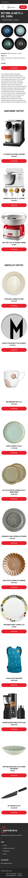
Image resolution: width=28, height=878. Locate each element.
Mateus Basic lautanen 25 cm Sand (14, 299)
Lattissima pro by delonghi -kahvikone (14, 154)
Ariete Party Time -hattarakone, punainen (14, 242)
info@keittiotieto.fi (5, 2)
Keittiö (5, 845)
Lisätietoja (14, 68)
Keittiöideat (6, 851)
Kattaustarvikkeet (7, 20)
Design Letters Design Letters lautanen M (14, 343)
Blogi (5, 854)
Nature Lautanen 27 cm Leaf (14, 446)
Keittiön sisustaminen (9, 848)
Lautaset (16, 20)
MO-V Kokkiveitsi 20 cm (14, 806)
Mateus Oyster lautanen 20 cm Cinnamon (14, 580)
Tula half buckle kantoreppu (14, 678)
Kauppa (23, 7)
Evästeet (19, 873)
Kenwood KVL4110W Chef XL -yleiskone (14, 198)
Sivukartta (19, 875)
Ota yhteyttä (13, 873)
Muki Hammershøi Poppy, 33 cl (14, 402)
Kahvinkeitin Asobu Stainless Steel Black (14, 722)
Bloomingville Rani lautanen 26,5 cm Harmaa (14, 536)
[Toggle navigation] (3, 7)
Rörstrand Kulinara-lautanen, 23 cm (14, 624)
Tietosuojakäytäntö (11, 875)
